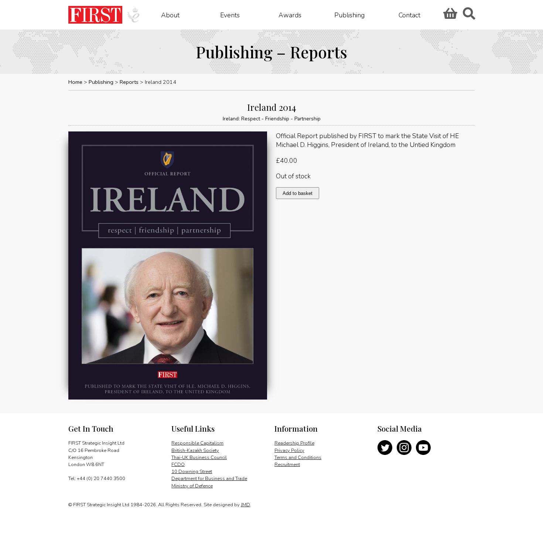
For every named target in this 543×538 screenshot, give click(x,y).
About (170, 15)
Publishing (349, 15)
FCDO (178, 464)
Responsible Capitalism (197, 443)
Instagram (404, 447)
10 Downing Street (191, 471)
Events (230, 15)
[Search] (469, 16)
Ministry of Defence (192, 486)
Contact (409, 15)
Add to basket (298, 193)
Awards (290, 15)
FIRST (95, 15)
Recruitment (287, 464)
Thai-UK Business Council (199, 457)
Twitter (385, 447)
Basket (449, 16)
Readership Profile (294, 443)
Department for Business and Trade (209, 478)
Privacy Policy (289, 450)
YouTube (423, 447)
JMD (245, 504)
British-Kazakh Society (195, 450)
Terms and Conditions (297, 457)
